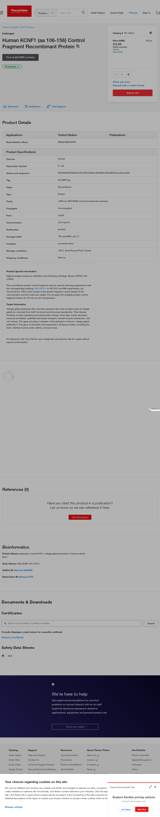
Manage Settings (14, 807)
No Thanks (126, 809)
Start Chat (142, 809)
